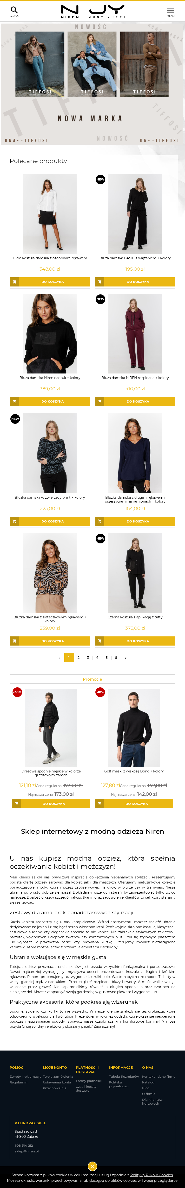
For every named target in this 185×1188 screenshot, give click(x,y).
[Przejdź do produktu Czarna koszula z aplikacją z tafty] (135, 573)
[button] (6, 84)
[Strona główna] (92, 11)
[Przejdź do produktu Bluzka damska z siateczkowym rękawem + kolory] (50, 573)
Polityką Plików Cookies (151, 1175)
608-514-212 (24, 1145)
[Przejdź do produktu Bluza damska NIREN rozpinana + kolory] (135, 333)
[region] (92, 84)
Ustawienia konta (57, 1082)
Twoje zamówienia (58, 1076)
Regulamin (18, 1082)
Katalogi (148, 1082)
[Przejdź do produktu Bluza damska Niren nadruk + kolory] (50, 333)
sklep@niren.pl (27, 1151)
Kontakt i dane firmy (158, 1076)
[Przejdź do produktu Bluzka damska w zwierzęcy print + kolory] (50, 453)
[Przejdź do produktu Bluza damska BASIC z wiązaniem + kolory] (135, 214)
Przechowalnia (54, 1088)
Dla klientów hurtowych (152, 1101)
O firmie (148, 1094)
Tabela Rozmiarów (124, 1076)
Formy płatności (89, 1081)
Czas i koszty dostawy (86, 1088)
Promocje (92, 679)
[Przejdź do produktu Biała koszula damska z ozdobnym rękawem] (50, 214)
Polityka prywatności (119, 1084)
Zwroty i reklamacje (25, 1076)
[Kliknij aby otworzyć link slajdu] (92, 84)
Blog (146, 1088)
